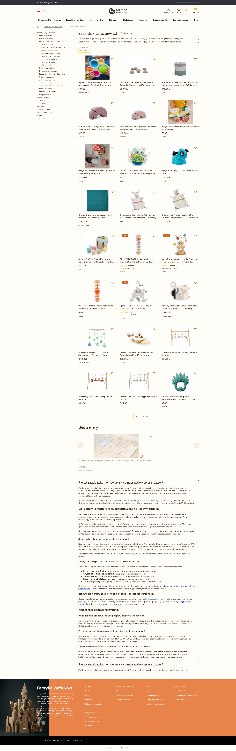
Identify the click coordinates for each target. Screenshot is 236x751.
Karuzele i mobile (48, 62)
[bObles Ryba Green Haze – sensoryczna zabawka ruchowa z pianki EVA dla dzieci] (180, 68)
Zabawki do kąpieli (46, 83)
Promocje (40, 118)
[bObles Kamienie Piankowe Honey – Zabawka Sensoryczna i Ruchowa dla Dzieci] (139, 68)
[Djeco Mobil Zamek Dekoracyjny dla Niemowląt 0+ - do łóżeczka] (139, 291)
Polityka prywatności (155, 700)
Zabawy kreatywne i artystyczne (52, 47)
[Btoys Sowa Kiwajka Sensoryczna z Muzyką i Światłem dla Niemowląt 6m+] (139, 156)
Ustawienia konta (92, 721)
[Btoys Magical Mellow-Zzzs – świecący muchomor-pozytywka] (97, 156)
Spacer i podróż (43, 97)
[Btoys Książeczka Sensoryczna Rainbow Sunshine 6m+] (180, 112)
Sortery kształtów (46, 77)
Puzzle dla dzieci (45, 89)
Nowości (40, 115)
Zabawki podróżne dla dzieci (50, 86)
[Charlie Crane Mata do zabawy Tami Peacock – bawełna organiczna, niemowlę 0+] (97, 200)
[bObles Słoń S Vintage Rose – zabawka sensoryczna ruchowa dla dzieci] (139, 112)
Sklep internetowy (118, 748)
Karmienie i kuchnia (44, 112)
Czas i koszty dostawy (124, 695)
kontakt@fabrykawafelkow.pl (49, 2)
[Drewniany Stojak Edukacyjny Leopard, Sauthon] (180, 338)
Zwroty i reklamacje (124, 700)
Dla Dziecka (41, 103)
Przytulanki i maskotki (47, 92)
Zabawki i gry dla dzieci (53, 27)
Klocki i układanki (45, 35)
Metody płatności (123, 691)
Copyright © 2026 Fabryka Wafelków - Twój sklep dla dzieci (60, 740)
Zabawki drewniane (47, 68)
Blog (87, 695)
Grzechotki (46, 65)
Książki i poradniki (43, 109)
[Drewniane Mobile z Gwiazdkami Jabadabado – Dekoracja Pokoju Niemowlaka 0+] (97, 338)
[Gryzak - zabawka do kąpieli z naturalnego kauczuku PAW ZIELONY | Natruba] (180, 382)
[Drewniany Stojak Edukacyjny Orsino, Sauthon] (97, 382)
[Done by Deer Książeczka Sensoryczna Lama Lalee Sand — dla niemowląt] (180, 291)
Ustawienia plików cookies (157, 704)
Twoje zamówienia (92, 717)
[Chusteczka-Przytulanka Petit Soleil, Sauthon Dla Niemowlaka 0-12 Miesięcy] (180, 200)
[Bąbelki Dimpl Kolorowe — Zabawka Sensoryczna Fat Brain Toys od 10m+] (97, 68)
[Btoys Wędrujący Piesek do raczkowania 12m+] (180, 156)
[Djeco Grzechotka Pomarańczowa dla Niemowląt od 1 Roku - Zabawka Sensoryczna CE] (97, 291)
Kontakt (88, 691)
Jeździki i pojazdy (46, 44)
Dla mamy (41, 100)
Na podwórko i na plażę (48, 71)
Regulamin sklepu (154, 695)
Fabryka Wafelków (38, 27)
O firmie (88, 700)
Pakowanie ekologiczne (94, 704)
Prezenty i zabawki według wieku (52, 74)
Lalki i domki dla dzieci (48, 38)
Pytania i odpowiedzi (155, 691)
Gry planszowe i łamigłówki (49, 41)
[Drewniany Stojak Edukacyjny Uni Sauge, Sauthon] (139, 382)
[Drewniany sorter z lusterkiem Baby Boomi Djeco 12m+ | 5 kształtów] (139, 338)
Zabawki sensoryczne (50, 59)
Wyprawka (41, 106)
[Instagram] (38, 723)
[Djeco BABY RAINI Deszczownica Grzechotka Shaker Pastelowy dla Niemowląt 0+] (139, 244)
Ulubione (88, 726)
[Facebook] (43, 723)
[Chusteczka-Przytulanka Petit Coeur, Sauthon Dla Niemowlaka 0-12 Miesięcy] (139, 200)
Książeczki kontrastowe (51, 56)
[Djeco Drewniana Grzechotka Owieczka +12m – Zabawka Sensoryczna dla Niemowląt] (180, 244)
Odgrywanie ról (45, 95)
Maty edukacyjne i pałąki (51, 53)
